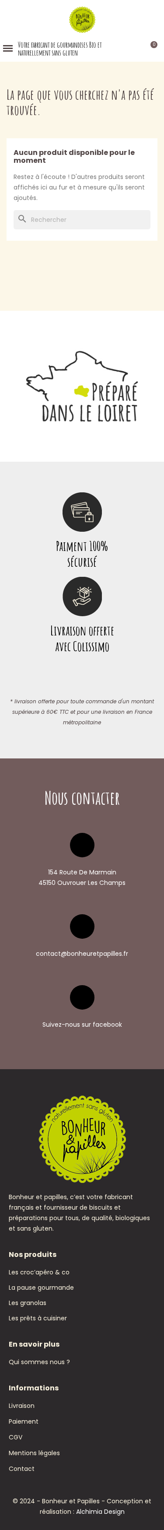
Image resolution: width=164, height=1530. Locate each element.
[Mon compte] (137, 48)
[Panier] (149, 48)
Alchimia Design (100, 1511)
